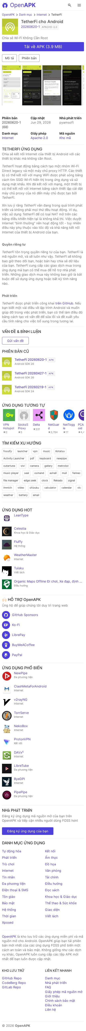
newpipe (62, 458)
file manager (10, 480)
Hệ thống (9, 910)
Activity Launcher (13, 458)
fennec (76, 473)
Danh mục (25, 14)
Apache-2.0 (39, 138)
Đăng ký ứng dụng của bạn (27, 831)
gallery (48, 465)
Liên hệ (50, 1010)
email (36, 495)
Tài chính (51, 877)
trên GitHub (64, 303)
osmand (39, 473)
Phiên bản (29, 58)
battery (23, 495)
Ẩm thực (51, 858)
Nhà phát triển (56, 983)
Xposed (7, 922)
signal (71, 480)
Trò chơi (8, 864)
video (21, 487)
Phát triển (9, 858)
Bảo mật (8, 903)
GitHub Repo (12, 978)
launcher (22, 451)
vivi (23, 465)
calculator (50, 487)
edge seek (30, 480)
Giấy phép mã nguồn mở (63, 992)
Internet (42, 14)
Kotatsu (60, 451)
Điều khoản (53, 1005)
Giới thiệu (52, 996)
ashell (53, 473)
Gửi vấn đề (15, 341)
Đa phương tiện (13, 884)
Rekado (58, 480)
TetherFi (29, 21)
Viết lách (51, 916)
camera (34, 465)
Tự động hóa (11, 851)
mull (64, 473)
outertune (9, 465)
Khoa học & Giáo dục (61, 897)
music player (11, 473)
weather (8, 495)
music (46, 451)
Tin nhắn (8, 877)
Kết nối (50, 851)
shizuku (34, 487)
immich (7, 487)
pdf (32, 458)
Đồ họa (50, 864)
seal (26, 473)
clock (45, 480)
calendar (67, 487)
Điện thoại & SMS (15, 890)
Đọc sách (52, 890)
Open (23, 5)
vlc (79, 487)
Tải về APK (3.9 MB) (43, 46)
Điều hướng (53, 884)
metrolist (63, 465)
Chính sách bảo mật (60, 1001)
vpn (35, 451)
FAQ (48, 987)
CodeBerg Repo (14, 983)
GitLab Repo (11, 987)
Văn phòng (53, 871)
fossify (7, 451)
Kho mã (65, 138)
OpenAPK (8, 14)
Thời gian (9, 916)
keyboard (45, 458)
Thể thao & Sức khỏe (61, 903)
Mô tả (9, 58)
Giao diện (52, 910)
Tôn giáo (8, 897)
